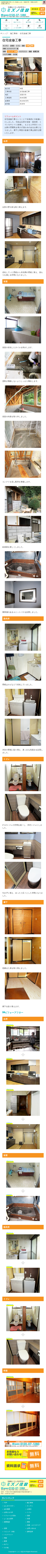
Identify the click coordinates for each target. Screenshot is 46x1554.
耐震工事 (36, 51)
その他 (15, 54)
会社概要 (7, 1509)
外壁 (27, 46)
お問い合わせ (31, 1528)
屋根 (32, 46)
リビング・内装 (12, 51)
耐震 (5, 1541)
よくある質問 (8, 1518)
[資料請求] (23, 1469)
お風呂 (12, 46)
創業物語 (7, 1522)
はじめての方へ (9, 1506)
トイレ (18, 46)
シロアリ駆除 (7, 54)
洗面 (23, 46)
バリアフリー (23, 51)
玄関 (4, 51)
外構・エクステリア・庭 (10, 48)
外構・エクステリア (34, 1525)
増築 (30, 51)
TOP (5, 1502)
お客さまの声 (8, 1512)
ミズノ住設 (20, 1551)
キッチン (5, 46)
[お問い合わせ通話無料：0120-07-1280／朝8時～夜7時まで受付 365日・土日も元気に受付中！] (23, 1445)
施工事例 (30, 1502)
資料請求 (30, 1531)
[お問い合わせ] (23, 1457)
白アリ (6, 1544)
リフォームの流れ (10, 1515)
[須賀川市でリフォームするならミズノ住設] (15, 11)
